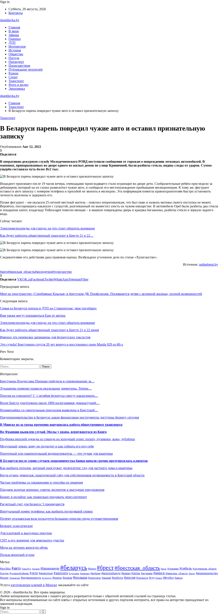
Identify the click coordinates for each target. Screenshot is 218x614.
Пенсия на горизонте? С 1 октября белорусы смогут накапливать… (49, 395)
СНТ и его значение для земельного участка (32, 540)
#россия (129, 577)
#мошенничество (207, 573)
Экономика (17, 88)
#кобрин (95, 573)
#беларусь (73, 567)
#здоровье (74, 573)
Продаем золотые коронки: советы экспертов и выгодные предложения (52, 489)
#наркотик (15, 578)
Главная (14, 27)
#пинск (57, 577)
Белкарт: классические (16, 526)
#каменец (85, 573)
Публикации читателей (26, 69)
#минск (159, 573)
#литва (135, 573)
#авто (4, 272)
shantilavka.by (9, 20)
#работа (117, 577)
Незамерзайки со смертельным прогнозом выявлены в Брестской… (49, 410)
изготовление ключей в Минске (34, 585)
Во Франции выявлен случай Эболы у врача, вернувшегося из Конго (53, 432)
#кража (126, 573)
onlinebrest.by (208, 264)
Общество (16, 54)
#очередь (47, 578)
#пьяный (106, 577)
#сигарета (142, 577)
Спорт (13, 77)
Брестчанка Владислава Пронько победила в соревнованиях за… (47, 381)
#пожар (67, 577)
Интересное (17, 46)
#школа (178, 577)
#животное (46, 573)
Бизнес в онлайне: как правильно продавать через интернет (43, 497)
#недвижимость (31, 577)
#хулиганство (62, 272)
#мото (192, 573)
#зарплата (61, 573)
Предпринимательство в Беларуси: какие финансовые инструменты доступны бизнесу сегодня (69, 417)
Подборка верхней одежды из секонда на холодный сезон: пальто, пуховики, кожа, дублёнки (67, 439)
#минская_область (21, 272)
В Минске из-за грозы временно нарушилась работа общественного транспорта (61, 424)
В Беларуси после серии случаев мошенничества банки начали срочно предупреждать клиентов (74, 461)
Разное (13, 73)
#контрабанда (110, 573)
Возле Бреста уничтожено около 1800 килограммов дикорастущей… (50, 403)
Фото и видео (18, 85)
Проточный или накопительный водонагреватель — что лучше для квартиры (56, 453)
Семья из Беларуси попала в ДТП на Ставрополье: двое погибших (48, 308)
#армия (36, 569)
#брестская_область (137, 568)
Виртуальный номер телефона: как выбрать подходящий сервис (46, 511)
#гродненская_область (205, 568)
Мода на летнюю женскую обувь (24, 547)
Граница (15, 39)
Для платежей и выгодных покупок (26, 533)
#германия (173, 568)
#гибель (185, 568)
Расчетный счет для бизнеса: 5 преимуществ (32, 504)
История (15, 50)
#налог (4, 577)
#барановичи (49, 568)
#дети (34, 573)
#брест (105, 567)
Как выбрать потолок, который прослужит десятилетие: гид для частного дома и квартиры (66, 468)
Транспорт (16, 81)
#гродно (4, 573)
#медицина (146, 573)
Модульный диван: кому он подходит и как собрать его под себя (47, 446)
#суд (152, 577)
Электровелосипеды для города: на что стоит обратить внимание (47, 228)
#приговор (94, 577)
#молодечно (43, 272)
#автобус (26, 568)
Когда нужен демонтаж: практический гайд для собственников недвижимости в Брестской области (72, 475)
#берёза (92, 568)
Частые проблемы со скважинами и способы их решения (41, 482)
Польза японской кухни (17, 555)
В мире (14, 31)
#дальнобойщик (19, 573)
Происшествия (19, 65)
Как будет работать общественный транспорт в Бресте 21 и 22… (46, 235)
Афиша (14, 35)
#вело (163, 568)
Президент (16, 62)
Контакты (16, 13)
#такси (158, 578)
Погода (14, 58)
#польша (80, 577)
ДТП (12, 42)
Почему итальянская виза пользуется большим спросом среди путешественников (59, 518)
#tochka (5, 568)
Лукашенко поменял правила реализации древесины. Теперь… (46, 388)
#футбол (168, 577)
